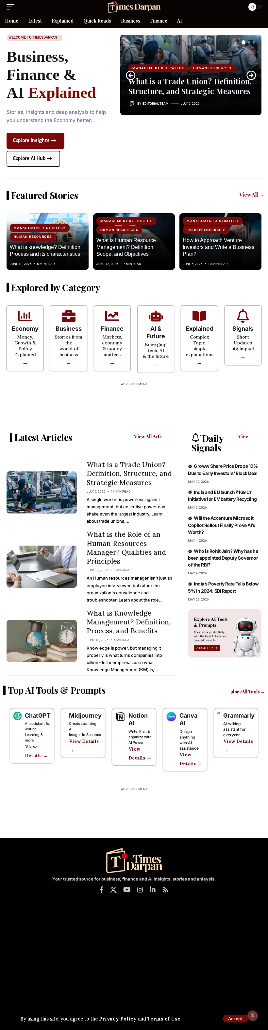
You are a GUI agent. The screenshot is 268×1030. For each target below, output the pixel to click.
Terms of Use (163, 1019)
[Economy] (25, 316)
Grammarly (239, 715)
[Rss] (165, 889)
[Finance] (112, 316)
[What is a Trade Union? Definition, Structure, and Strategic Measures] (42, 492)
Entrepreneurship (206, 230)
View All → (251, 194)
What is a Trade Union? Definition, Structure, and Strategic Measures (190, 86)
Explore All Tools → (245, 692)
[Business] (68, 316)
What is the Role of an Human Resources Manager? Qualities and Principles (126, 548)
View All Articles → (155, 436)
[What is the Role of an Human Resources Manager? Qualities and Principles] (42, 567)
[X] (113, 889)
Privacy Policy (118, 1019)
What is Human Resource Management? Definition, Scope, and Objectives (126, 247)
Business (69, 328)
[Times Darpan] (134, 7)
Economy (25, 328)
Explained (199, 328)
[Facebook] (101, 889)
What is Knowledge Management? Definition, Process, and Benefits (129, 622)
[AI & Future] (156, 316)
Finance (112, 328)
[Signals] (243, 316)
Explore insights (31, 140)
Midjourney (85, 715)
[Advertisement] (134, 404)
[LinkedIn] (152, 889)
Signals (242, 328)
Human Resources (212, 68)
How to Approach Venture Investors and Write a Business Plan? (218, 247)
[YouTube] (127, 889)
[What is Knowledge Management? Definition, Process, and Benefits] (42, 641)
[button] (235, 1018)
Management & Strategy (158, 68)
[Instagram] (140, 889)
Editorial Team (155, 103)
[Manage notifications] (252, 1015)
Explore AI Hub (29, 158)
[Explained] (199, 316)
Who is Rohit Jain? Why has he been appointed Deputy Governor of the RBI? (223, 558)
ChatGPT (38, 715)
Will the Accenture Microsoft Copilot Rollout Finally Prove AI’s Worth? (221, 525)
